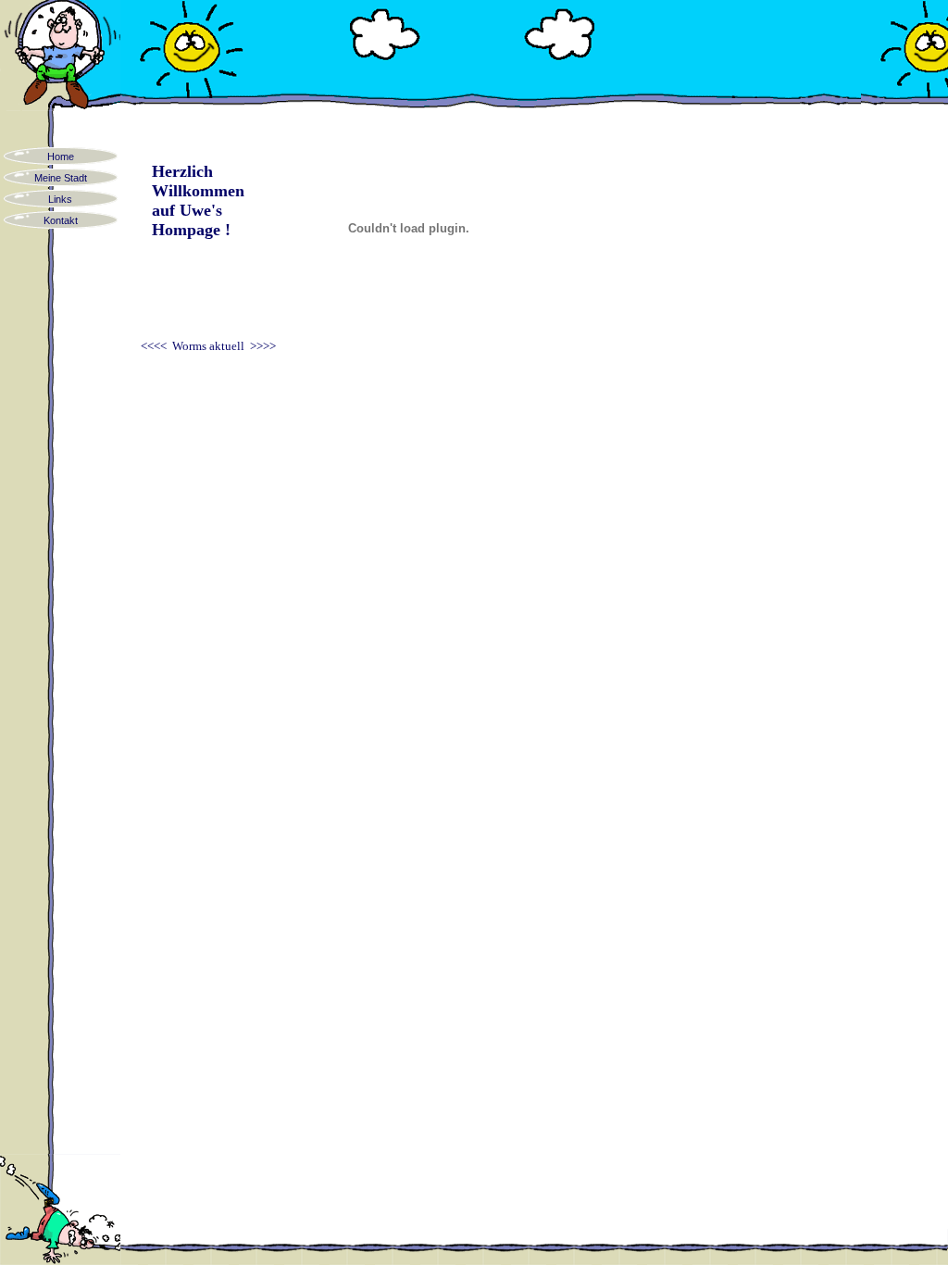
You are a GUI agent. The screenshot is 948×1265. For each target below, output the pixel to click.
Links (60, 199)
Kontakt (61, 220)
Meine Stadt (60, 177)
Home (60, 156)
